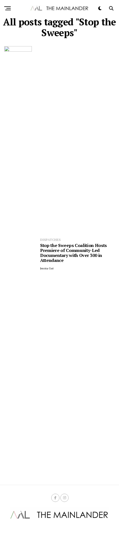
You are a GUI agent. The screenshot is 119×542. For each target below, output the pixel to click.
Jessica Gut (47, 268)
